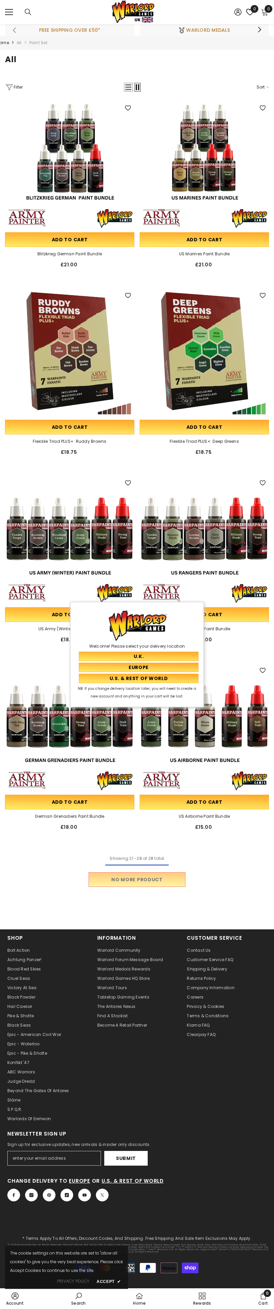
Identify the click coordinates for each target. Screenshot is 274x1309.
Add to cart (70, 239)
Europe (79, 1180)
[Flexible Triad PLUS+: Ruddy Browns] (69, 353)
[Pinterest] (49, 1195)
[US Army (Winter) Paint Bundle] (69, 541)
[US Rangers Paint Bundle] (204, 541)
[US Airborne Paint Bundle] (204, 728)
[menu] (9, 12)
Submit (126, 1158)
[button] (128, 87)
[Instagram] (31, 1195)
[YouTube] (84, 1195)
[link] (15, 1299)
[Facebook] (13, 1195)
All (19, 42)
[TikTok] (66, 1195)
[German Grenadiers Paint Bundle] (69, 728)
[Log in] (238, 12)
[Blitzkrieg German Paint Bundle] (69, 166)
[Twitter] (102, 1195)
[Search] (28, 12)
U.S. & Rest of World (133, 1180)
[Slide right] (259, 30)
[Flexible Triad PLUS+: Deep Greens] (204, 353)
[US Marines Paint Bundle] (204, 166)
